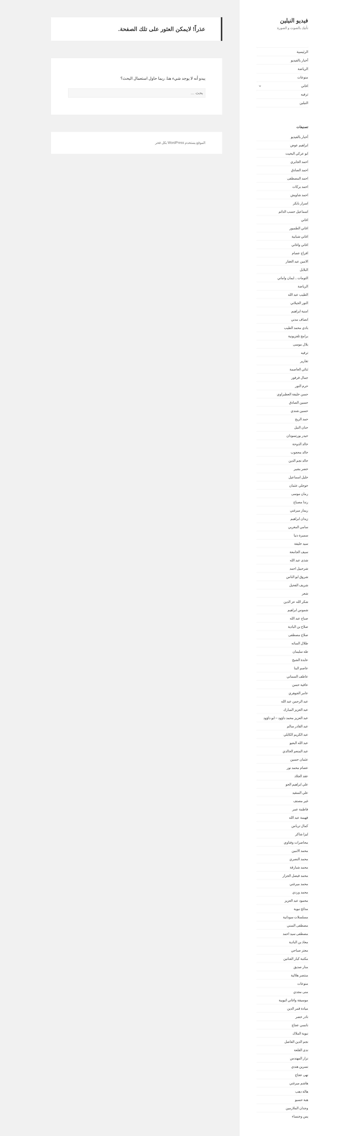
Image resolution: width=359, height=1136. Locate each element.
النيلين (304, 103)
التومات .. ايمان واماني (292, 278)
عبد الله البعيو (299, 743)
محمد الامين (300, 851)
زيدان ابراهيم (299, 518)
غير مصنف (300, 801)
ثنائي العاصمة (299, 369)
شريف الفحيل (298, 585)
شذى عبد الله (299, 560)
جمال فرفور (299, 377)
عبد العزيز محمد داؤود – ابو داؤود (285, 718)
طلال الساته (299, 643)
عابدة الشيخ (300, 660)
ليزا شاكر (301, 834)
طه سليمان (300, 651)
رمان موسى (299, 494)
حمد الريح (301, 419)
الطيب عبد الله (298, 294)
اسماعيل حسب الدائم (293, 211)
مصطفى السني (297, 925)
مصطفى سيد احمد (295, 934)
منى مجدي (300, 992)
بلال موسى (300, 344)
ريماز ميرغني (299, 510)
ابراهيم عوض (299, 145)
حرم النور (301, 386)
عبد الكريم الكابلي (296, 734)
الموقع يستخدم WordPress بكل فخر (180, 142)
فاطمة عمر (300, 809)
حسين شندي (299, 411)
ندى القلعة (301, 1050)
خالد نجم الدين (298, 460)
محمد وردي (300, 892)
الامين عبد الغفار (297, 261)
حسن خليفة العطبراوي (292, 394)
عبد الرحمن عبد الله (294, 701)
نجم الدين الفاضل (296, 1041)
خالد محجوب (299, 452)
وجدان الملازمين (297, 1108)
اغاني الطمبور (298, 228)
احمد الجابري (299, 162)
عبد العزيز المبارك (295, 709)
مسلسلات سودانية (295, 917)
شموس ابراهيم (298, 610)
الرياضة (303, 69)
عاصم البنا (301, 668)
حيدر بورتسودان (297, 435)
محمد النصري (298, 859)
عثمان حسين (299, 759)
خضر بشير (301, 469)
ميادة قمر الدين (297, 1008)
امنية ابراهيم (299, 311)
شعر (305, 593)
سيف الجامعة (299, 552)
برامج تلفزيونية (298, 336)
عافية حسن (300, 684)
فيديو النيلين (294, 20)
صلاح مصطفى (298, 635)
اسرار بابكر (300, 203)
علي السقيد (300, 792)
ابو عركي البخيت (296, 153)
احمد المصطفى (297, 178)
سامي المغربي (298, 527)
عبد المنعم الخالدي (295, 751)
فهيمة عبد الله (298, 817)
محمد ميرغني (299, 884)
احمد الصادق (299, 170)
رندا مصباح (300, 502)
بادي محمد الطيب (296, 328)
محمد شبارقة (299, 867)
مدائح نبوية (301, 909)
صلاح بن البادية (298, 626)
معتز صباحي (299, 950)
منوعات (302, 77)
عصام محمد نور (297, 768)
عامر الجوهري (298, 693)
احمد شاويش (299, 195)
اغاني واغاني (299, 245)
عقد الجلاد (301, 776)
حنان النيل (301, 427)
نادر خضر (301, 1017)
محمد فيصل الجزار (295, 875)
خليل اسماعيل (298, 477)
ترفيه (304, 94)
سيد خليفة (301, 543)
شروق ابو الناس (297, 577)
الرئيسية (302, 52)
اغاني (304, 86)
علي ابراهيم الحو (297, 784)
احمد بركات (300, 186)
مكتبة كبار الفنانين (295, 958)
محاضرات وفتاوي (296, 842)
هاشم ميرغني (298, 1083)
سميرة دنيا (301, 535)
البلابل (304, 269)
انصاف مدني (299, 319)
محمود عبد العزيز (296, 900)
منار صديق (301, 967)
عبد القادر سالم (297, 726)
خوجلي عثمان (298, 485)
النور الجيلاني (299, 303)
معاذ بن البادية (298, 942)
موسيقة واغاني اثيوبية (293, 1000)
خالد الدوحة (300, 444)
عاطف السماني (297, 676)
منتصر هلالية (299, 975)
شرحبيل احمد (299, 568)
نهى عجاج (301, 1075)
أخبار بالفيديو (299, 60)
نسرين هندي (299, 1066)
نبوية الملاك (300, 1033)
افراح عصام (300, 253)
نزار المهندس (299, 1058)
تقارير (304, 361)
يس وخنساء (300, 1116)
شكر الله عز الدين (296, 601)
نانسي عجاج (300, 1025)
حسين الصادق (298, 402)
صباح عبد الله (299, 618)
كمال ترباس (299, 826)
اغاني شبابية (300, 236)
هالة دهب (301, 1091)
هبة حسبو (301, 1100)
